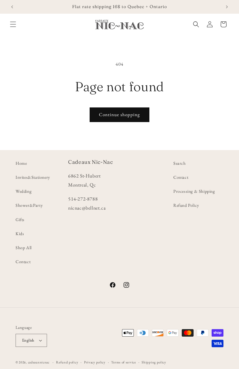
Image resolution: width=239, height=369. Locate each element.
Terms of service (123, 362)
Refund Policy (186, 205)
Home (21, 163)
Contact (23, 261)
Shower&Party (29, 205)
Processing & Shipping (194, 191)
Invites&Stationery (33, 177)
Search (179, 163)
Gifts (20, 219)
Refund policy (67, 362)
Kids (20, 233)
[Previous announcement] (12, 7)
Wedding (23, 191)
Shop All (24, 247)
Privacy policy (94, 362)
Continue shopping (119, 114)
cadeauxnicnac (38, 362)
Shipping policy (154, 362)
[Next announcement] (227, 7)
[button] (13, 24)
